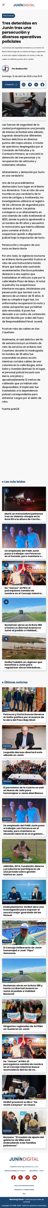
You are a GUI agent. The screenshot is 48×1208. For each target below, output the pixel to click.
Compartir (9, 84)
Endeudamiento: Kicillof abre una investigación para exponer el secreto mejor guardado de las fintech (23, 911)
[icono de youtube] (34, 1177)
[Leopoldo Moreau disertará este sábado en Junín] (24, 737)
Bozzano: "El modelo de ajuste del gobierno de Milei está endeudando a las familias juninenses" (23, 1141)
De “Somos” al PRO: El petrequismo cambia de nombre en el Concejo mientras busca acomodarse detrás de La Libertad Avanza (24, 593)
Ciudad (6, 708)
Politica (7, 746)
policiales (8, 16)
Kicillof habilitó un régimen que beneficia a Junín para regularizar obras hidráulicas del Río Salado (23, 666)
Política (7, 819)
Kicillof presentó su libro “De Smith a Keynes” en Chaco (20, 1103)
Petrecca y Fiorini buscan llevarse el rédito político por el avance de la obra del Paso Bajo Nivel (23, 717)
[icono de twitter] (20, 1177)
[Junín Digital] (24, 5)
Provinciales (9, 900)
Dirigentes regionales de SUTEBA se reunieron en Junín (23, 1028)
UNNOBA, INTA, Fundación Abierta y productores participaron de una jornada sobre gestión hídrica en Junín (23, 870)
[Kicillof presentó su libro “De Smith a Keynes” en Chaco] (24, 1087)
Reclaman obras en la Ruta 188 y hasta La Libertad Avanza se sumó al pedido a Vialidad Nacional (23, 629)
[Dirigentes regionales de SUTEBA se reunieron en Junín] (24, 1011)
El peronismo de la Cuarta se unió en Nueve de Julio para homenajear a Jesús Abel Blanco (23, 790)
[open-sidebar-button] (3, 4)
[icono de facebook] (13, 1177)
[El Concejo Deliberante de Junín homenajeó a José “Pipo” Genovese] (24, 932)
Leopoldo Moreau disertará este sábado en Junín (22, 754)
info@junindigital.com (24, 1167)
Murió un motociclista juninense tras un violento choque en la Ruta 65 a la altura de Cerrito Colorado (24, 518)
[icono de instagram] (27, 1177)
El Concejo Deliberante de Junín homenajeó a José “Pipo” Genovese (22, 950)
